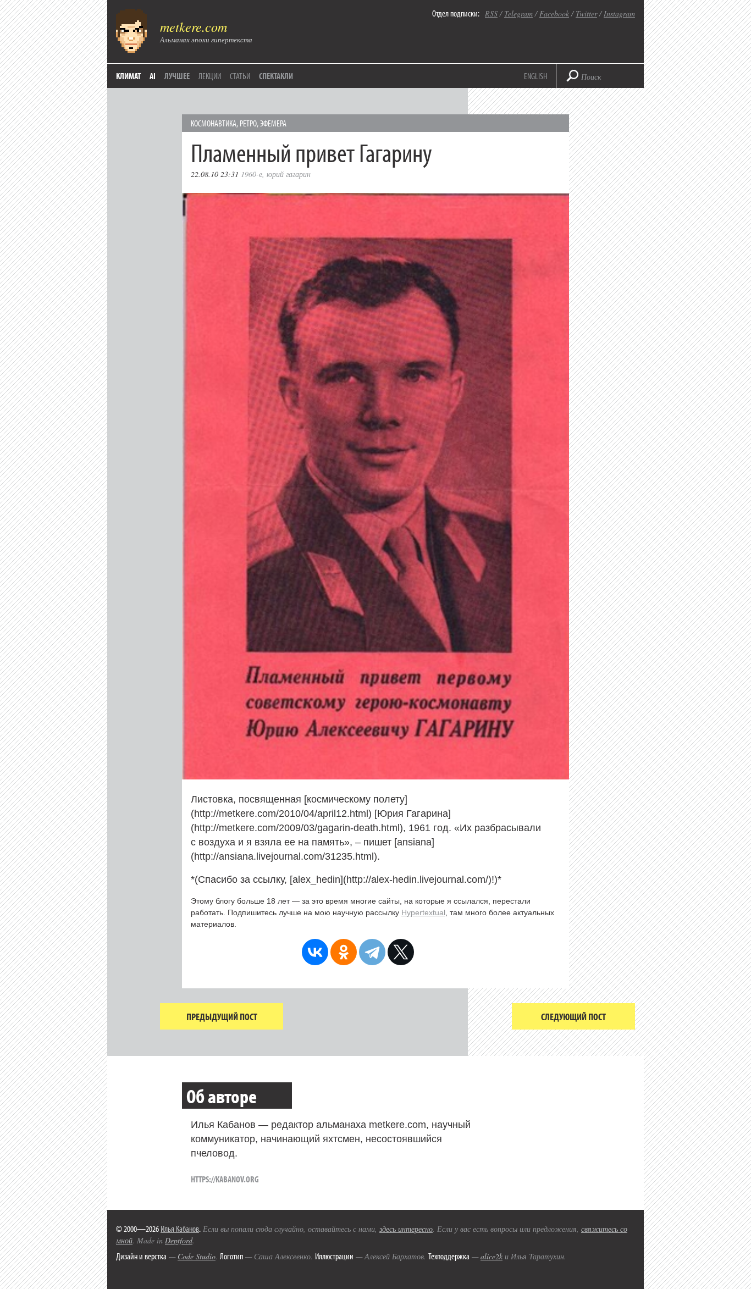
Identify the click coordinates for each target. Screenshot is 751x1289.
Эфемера (273, 123)
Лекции (209, 75)
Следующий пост (573, 1016)
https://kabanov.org (225, 1179)
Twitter (586, 13)
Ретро (248, 123)
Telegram (518, 13)
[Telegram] (372, 952)
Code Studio (197, 1256)
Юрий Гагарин (289, 174)
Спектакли (276, 75)
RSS (491, 13)
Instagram (619, 13)
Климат (128, 75)
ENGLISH (535, 75)
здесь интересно (406, 1229)
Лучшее (177, 75)
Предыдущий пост (221, 1016)
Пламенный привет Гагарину (311, 152)
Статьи (240, 75)
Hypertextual (423, 912)
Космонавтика (213, 123)
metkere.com (193, 26)
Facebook (554, 13)
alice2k (491, 1256)
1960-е (251, 174)
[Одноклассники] (343, 952)
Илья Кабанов (180, 1228)
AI (153, 75)
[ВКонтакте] (315, 952)
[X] (401, 952)
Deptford (178, 1240)
